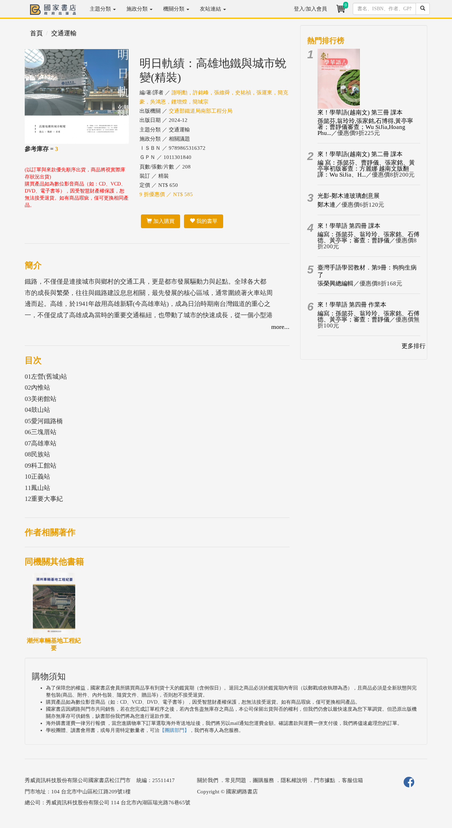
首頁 (36, 33)
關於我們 (207, 780)
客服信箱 (352, 780)
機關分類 (174, 9)
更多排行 (414, 346)
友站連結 (211, 9)
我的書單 (206, 221)
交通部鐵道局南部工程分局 (200, 111)
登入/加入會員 (310, 9)
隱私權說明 (294, 780)
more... (280, 326)
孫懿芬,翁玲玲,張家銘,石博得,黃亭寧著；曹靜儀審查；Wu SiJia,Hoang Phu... (365, 127)
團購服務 (263, 780)
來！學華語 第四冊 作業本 (351, 304)
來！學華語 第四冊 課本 (348, 226)
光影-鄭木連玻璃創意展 (348, 196)
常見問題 (235, 780)
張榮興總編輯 (335, 283)
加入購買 (163, 221)
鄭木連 (326, 204)
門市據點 (324, 780)
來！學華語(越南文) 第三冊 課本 (360, 112)
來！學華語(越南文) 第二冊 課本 (360, 154)
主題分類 (101, 9)
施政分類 (137, 9)
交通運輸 (64, 33)
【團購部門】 (174, 730)
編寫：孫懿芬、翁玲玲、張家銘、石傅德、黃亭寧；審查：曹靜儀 (368, 237)
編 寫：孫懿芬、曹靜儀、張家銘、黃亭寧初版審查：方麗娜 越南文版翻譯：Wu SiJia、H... (366, 168)
